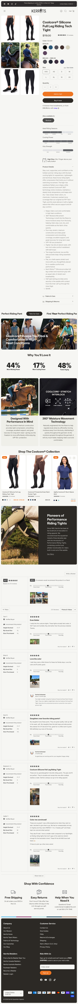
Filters (6, 609)
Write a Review (70, 573)
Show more (38, 876)
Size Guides (44, 931)
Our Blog (6, 947)
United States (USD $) (66, 4)
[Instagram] (12, 4)
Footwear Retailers (10, 968)
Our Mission (7, 931)
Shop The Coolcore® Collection (39, 451)
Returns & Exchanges (47, 937)
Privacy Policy (45, 947)
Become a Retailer (9, 971)
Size (44, 67)
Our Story (50, 554)
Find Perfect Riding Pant (56, 313)
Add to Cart (58, 94)
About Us (6, 928)
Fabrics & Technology (11, 940)
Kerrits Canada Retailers (11, 961)
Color (47, 41)
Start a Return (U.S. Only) (48, 944)
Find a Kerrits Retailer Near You (14, 958)
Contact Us (44, 928)
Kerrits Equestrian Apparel (16, 999)
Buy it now (58, 100)
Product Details (48, 167)
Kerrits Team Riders (10, 937)
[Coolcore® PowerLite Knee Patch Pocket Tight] (39, 472)
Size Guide (70, 67)
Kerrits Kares (7, 934)
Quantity (46, 83)
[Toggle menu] (5, 11)
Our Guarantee (8, 944)
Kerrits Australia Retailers (12, 964)
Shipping (43, 940)
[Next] (74, 458)
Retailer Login (8, 974)
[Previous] (70, 458)
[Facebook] (4, 4)
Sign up (45, 973)
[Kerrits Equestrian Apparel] (39, 11)
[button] (33, 595)
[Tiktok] (16, 4)
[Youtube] (8, 4)
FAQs (42, 934)
